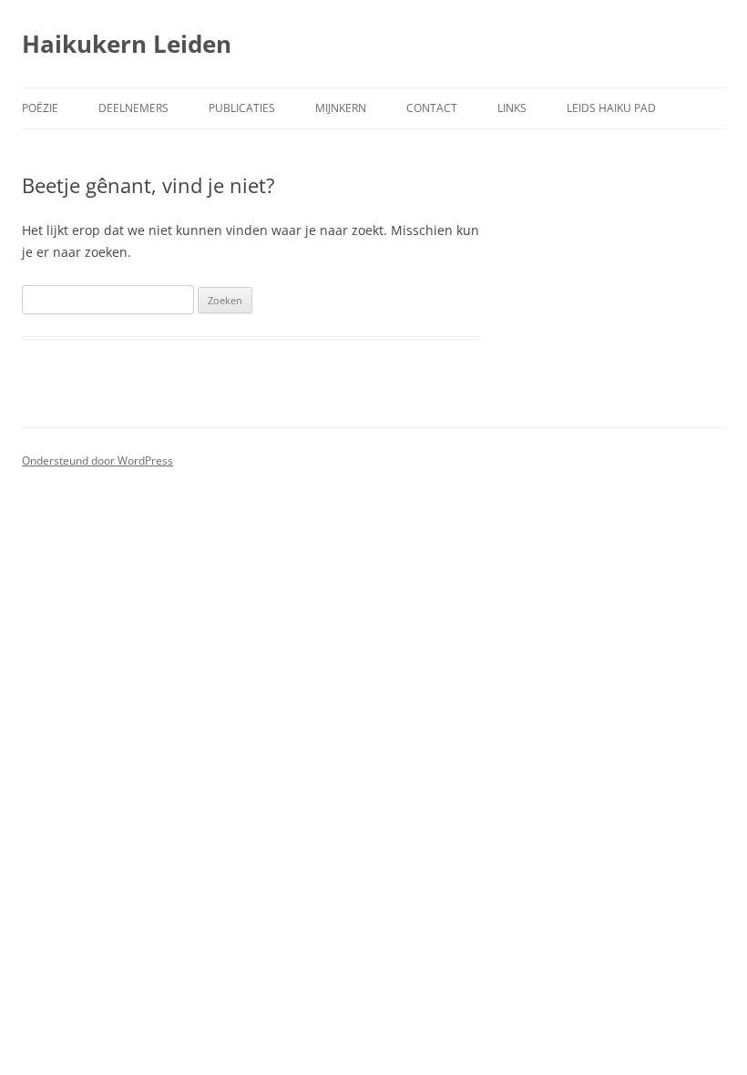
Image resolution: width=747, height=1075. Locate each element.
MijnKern (340, 108)
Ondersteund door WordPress (97, 460)
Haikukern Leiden (126, 43)
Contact (431, 108)
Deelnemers (133, 108)
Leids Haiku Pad (611, 108)
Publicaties (242, 108)
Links (512, 108)
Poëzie (40, 108)
